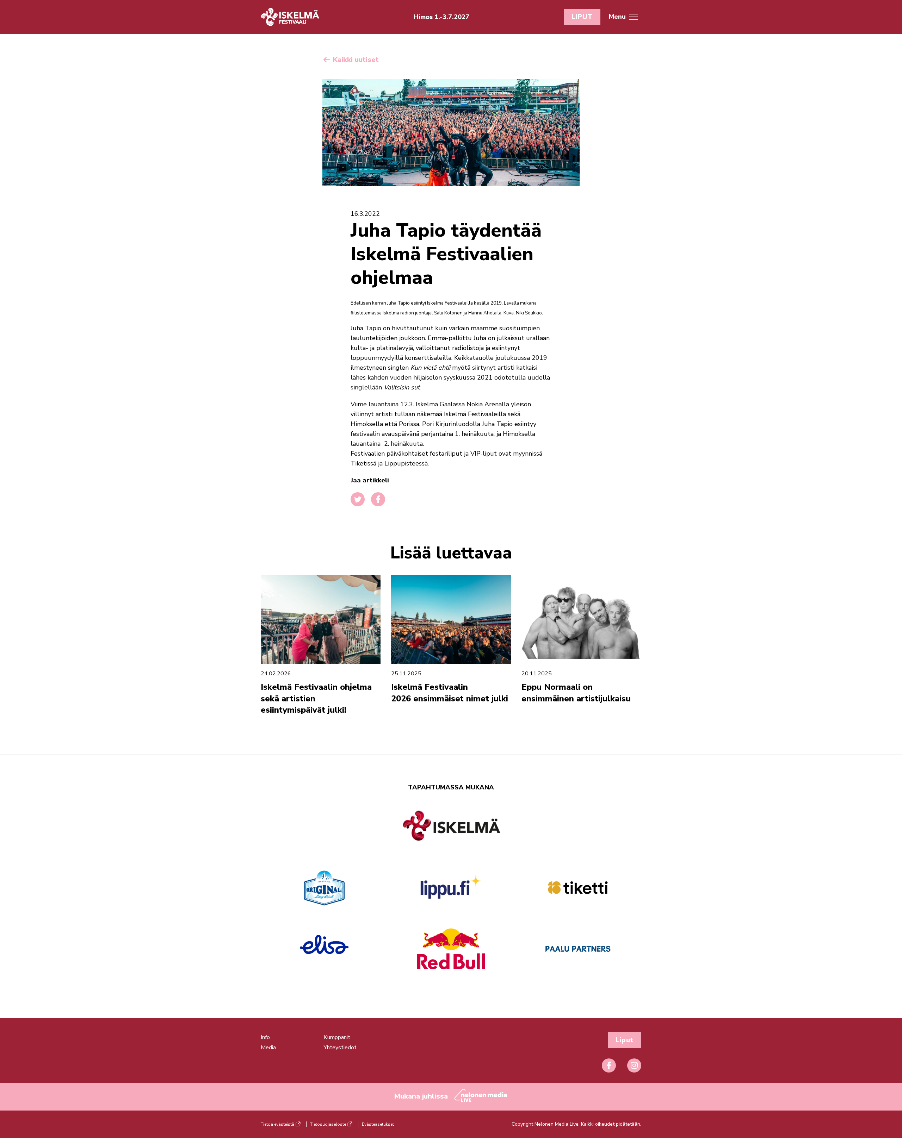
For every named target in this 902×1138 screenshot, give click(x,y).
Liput (625, 1040)
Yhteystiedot (340, 1047)
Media (268, 1047)
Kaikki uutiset (355, 59)
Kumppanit (337, 1037)
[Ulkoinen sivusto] (451, 837)
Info (265, 1037)
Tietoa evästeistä (277, 1124)
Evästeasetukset (378, 1124)
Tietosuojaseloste (328, 1124)
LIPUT (582, 16)
